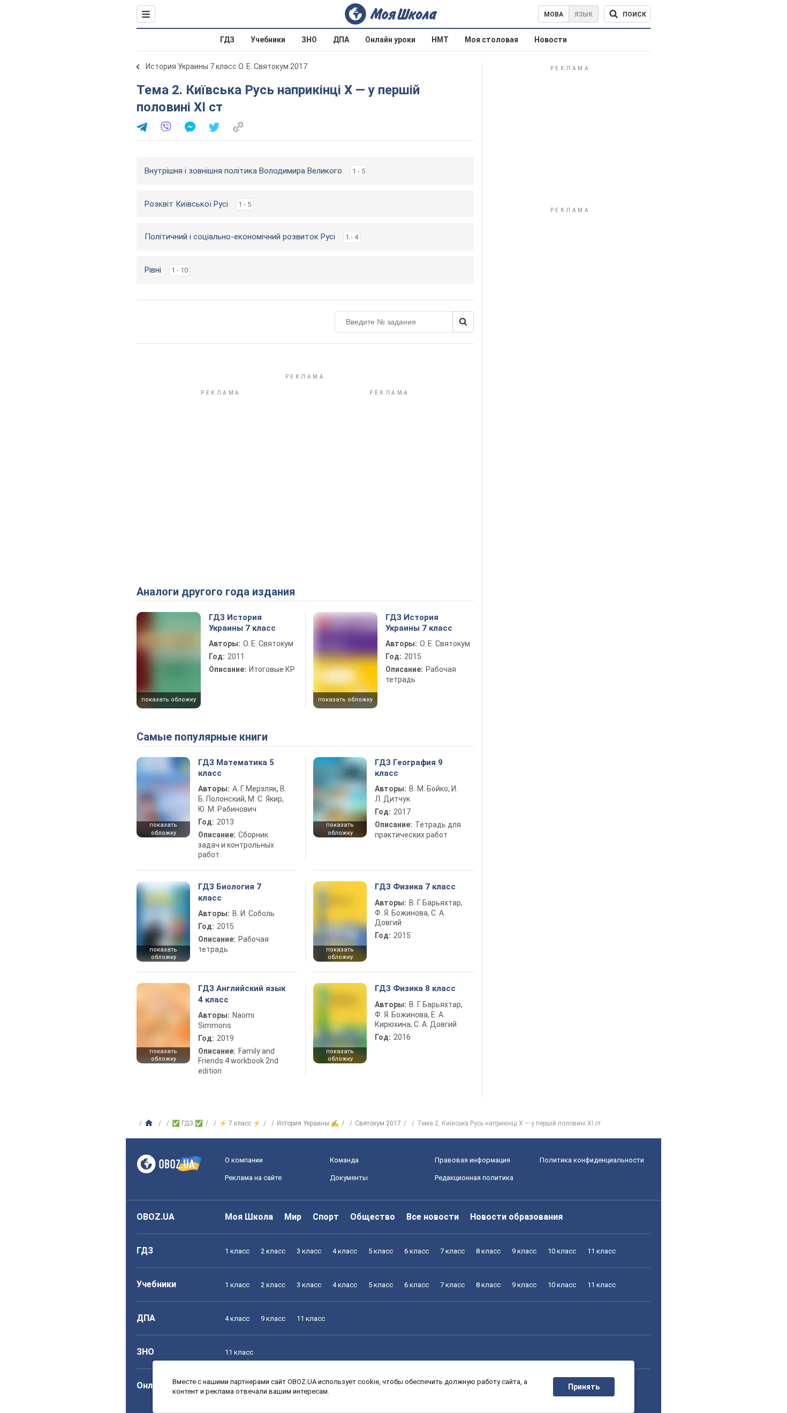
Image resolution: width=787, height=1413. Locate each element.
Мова (553, 14)
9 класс (524, 1251)
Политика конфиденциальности (592, 1160)
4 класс (344, 1251)
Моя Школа (249, 1217)
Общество (372, 1217)
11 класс (601, 1251)
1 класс (237, 1251)
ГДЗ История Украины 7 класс (242, 623)
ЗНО (309, 39)
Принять (584, 1386)
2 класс (273, 1251)
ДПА (341, 39)
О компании (244, 1160)
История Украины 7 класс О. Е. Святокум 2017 (226, 66)
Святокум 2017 (378, 1123)
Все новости (432, 1217)
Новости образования (516, 1217)
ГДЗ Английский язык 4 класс (241, 994)
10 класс (562, 1251)
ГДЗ (227, 39)
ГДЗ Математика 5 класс (236, 768)
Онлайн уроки (390, 39)
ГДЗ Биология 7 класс (229, 892)
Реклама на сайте (253, 1178)
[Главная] (150, 1123)
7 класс (452, 1251)
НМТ (440, 39)
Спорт (326, 1217)
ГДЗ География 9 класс (409, 768)
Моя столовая (491, 39)
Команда (344, 1160)
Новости (550, 39)
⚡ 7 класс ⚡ (240, 1123)
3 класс (309, 1251)
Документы (349, 1178)
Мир (292, 1217)
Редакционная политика (474, 1178)
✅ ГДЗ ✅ (187, 1123)
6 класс (416, 1251)
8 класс (488, 1251)
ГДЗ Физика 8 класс (415, 988)
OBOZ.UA (156, 1217)
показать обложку (168, 699)
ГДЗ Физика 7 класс (415, 886)
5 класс (380, 1251)
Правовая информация (472, 1160)
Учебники (268, 39)
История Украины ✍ (308, 1123)
